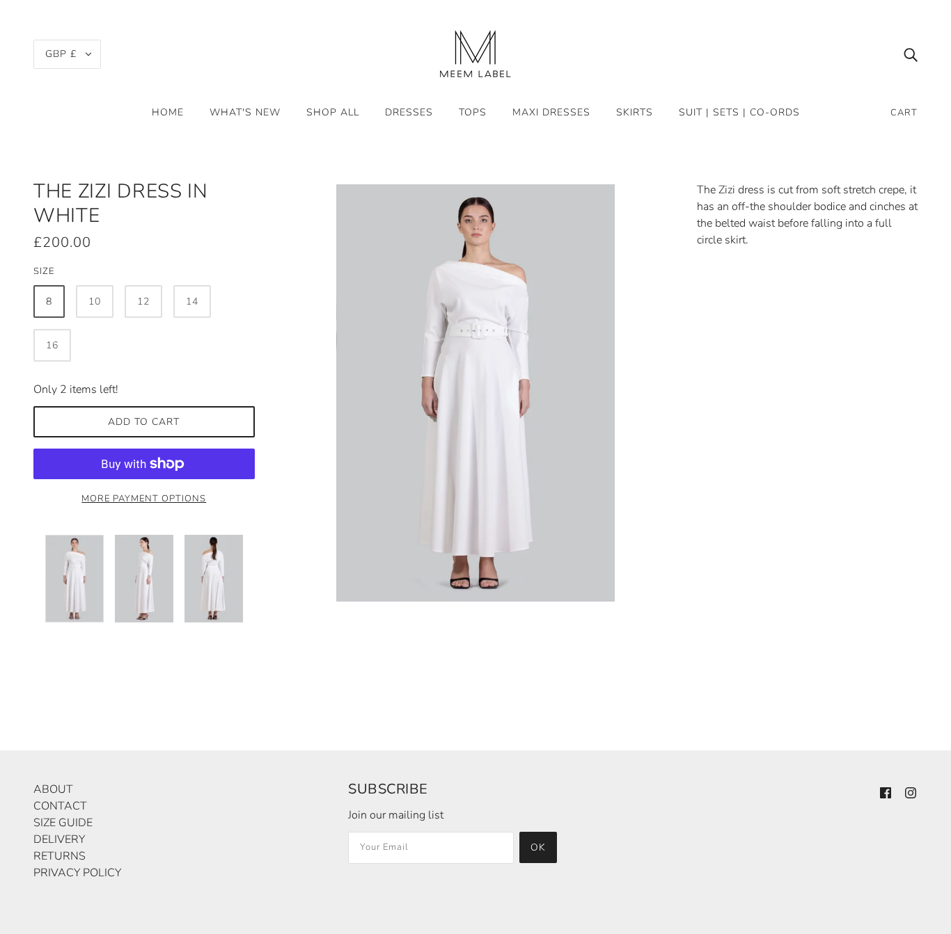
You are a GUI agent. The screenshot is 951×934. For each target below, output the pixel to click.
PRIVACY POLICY (77, 872)
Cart (904, 112)
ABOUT (53, 789)
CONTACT (60, 806)
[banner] (475, 53)
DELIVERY (59, 839)
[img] (910, 54)
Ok (538, 847)
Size (43, 271)
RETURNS (59, 856)
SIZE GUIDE (63, 822)
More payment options (143, 498)
